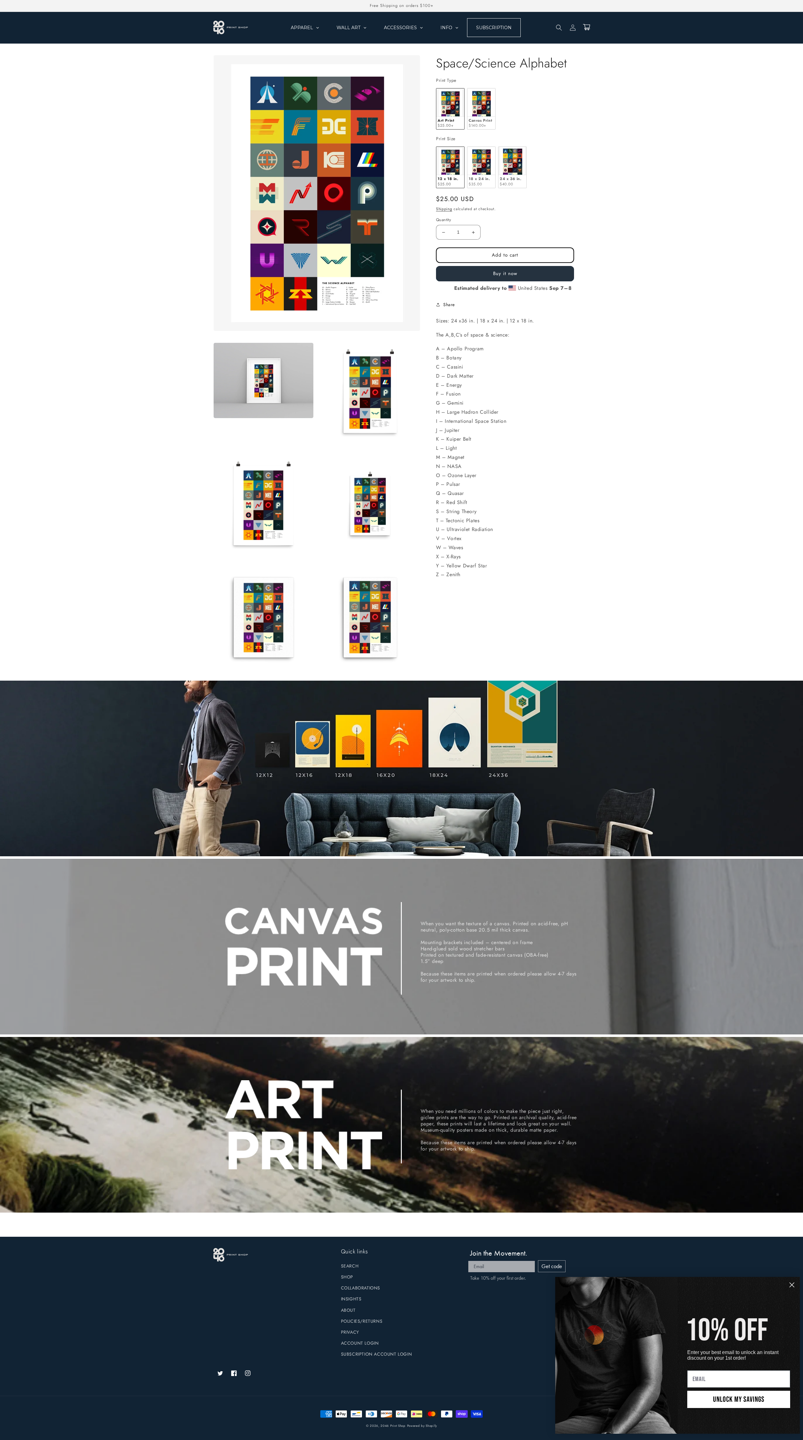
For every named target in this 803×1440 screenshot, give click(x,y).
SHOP (347, 1277)
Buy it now (505, 273)
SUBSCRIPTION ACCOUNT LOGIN (376, 1354)
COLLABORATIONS (360, 1288)
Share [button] (449, 304)
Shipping (444, 209)
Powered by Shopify (422, 1425)
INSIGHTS (351, 1299)
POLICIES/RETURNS (362, 1321)
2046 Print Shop (393, 1425)
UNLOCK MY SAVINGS (738, 1399)
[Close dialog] (791, 1284)
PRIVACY (350, 1332)
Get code (551, 1266)
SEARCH (350, 1266)
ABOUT (348, 1310)
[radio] (450, 109)
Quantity (443, 220)
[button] (559, 28)
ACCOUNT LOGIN (360, 1343)
